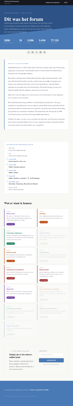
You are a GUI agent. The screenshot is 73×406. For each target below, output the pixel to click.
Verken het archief (53, 2)
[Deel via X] (36, 52)
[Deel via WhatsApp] (28, 52)
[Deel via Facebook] (32, 52)
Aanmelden (51, 360)
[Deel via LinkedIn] (40, 52)
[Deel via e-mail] (44, 52)
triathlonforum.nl (11, 2)
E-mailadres (43, 351)
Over (65, 2)
